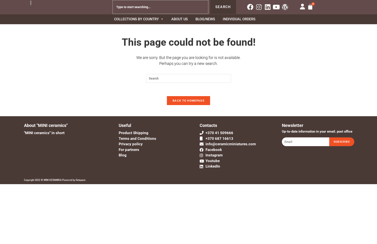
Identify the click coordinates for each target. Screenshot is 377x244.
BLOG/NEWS (205, 19)
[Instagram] (259, 7)
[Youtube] (276, 7)
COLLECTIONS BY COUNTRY (136, 19)
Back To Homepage (188, 100)
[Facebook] (250, 7)
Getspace (81, 180)
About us (179, 19)
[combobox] (160, 7)
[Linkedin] (267, 7)
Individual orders (239, 19)
